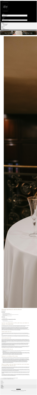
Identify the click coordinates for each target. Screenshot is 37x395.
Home (2, 380)
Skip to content (1, 0)
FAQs (1, 383)
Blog (3, 18)
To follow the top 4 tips (5, 320)
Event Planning (5, 15)
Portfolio (4, 17)
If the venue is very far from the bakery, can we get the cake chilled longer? (10, 314)
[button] (14, 21)
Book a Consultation (6, 20)
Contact (4, 19)
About (3, 22)
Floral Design (5, 25)
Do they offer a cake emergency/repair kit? (7, 315)
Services (4, 14)
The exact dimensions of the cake (6, 313)
